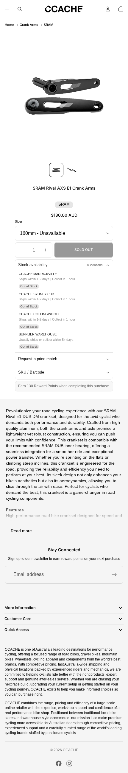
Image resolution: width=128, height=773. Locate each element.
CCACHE (70, 750)
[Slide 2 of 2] (71, 170)
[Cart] (120, 8)
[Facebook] (58, 763)
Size (18, 222)
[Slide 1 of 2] (56, 170)
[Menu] (7, 9)
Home (9, 25)
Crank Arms (29, 25)
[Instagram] (69, 763)
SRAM (48, 25)
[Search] (19, 8)
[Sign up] (114, 575)
